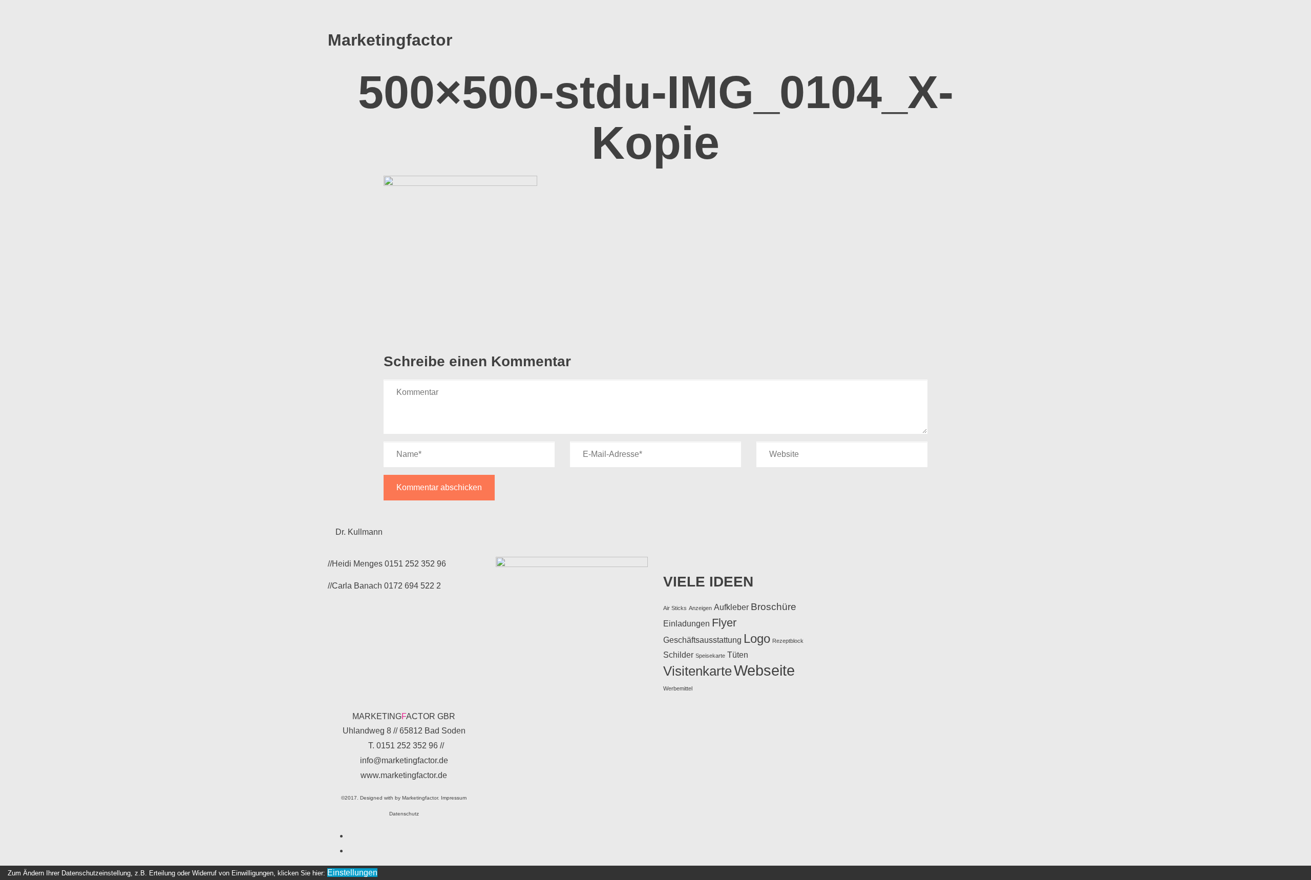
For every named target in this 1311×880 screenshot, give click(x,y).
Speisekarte (710, 656)
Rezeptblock (787, 641)
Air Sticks (675, 608)
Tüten (737, 655)
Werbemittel (677, 688)
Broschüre (773, 606)
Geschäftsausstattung (702, 640)
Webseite (764, 670)
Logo (757, 638)
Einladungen (686, 623)
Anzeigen (700, 608)
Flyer (724, 622)
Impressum (454, 798)
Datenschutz (404, 813)
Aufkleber (731, 607)
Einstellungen (352, 872)
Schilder (678, 655)
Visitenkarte (697, 671)
